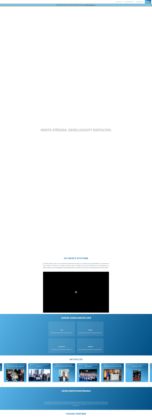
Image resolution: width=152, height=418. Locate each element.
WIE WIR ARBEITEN (129, 1)
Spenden (148, 1)
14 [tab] (83, 384)
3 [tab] (70, 384)
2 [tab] (69, 384)
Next (149, 385)
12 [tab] (81, 384)
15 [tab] (84, 384)
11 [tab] (79, 384)
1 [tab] (68, 384)
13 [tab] (82, 384)
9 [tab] (77, 384)
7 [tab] (75, 384)
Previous (2, 385)
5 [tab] (72, 384)
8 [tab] (76, 384)
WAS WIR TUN (119, 1)
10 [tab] (78, 384)
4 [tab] (71, 384)
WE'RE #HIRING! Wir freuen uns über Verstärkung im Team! (76, 5)
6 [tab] (74, 384)
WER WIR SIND (139, 1)
